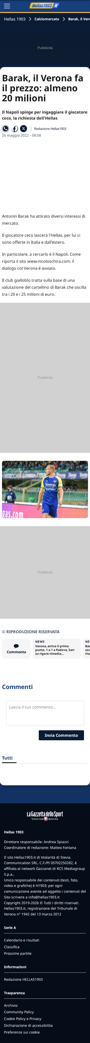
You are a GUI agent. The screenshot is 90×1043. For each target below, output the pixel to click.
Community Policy (19, 1011)
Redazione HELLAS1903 (23, 979)
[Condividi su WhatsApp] (5, 128)
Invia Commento (61, 735)
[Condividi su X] (23, 128)
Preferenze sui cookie (22, 1032)
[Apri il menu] (7, 6)
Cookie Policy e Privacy (22, 1018)
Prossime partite (18, 953)
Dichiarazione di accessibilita (28, 1025)
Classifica (12, 946)
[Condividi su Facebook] (14, 128)
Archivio (11, 1005)
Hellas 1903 (15, 19)
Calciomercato (46, 19)
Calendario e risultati (21, 940)
